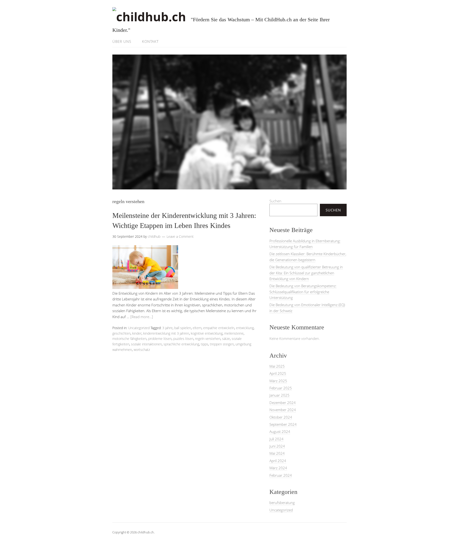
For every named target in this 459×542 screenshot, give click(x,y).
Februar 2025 (280, 388)
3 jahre (167, 328)
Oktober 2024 (280, 417)
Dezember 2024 (282, 402)
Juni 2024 (277, 446)
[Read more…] (141, 316)
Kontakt (150, 41)
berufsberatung (282, 502)
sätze (226, 338)
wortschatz (142, 349)
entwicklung (245, 328)
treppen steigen (222, 344)
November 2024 (282, 409)
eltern (197, 328)
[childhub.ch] (149, 17)
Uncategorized (139, 328)
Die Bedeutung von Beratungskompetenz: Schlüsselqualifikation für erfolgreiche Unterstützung (303, 291)
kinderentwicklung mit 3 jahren (166, 333)
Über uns (121, 41)
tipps (204, 344)
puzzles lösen (183, 338)
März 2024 (278, 467)
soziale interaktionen (146, 344)
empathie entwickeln (218, 328)
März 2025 (278, 380)
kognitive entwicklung (207, 333)
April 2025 (277, 373)
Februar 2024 (280, 475)
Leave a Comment (180, 236)
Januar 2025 (279, 395)
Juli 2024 (276, 439)
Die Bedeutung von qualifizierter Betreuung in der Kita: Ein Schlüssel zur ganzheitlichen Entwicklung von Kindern (306, 273)
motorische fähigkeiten (129, 338)
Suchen (275, 201)
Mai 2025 (277, 366)
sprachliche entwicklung (181, 344)
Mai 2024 (277, 453)
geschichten (121, 333)
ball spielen (182, 328)
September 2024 (283, 424)
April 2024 (277, 460)
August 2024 (279, 431)
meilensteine (234, 333)
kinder (137, 333)
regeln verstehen (207, 338)
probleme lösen (160, 338)
